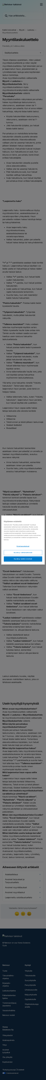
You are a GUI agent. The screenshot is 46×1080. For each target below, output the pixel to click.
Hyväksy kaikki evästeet (23, 559)
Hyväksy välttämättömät (23, 552)
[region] (23, 540)
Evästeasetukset (23, 546)
